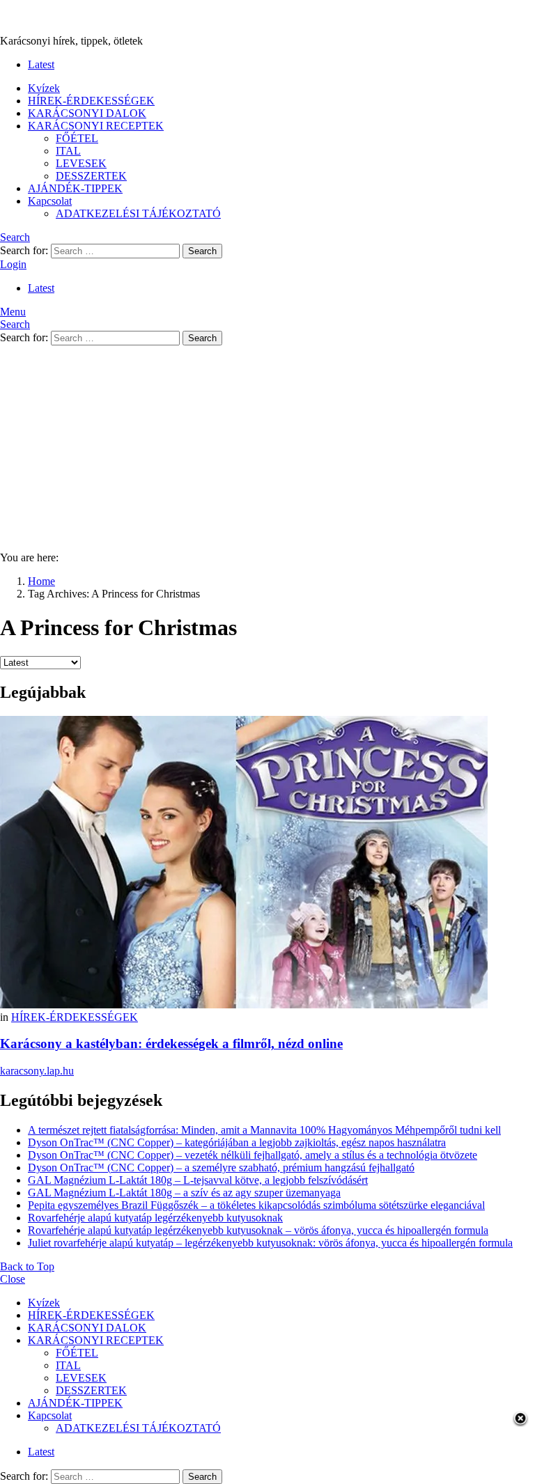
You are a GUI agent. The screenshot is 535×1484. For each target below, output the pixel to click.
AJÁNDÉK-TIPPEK (75, 188)
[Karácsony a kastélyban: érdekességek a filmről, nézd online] (267, 863)
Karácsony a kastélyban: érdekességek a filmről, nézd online (171, 1043)
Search (202, 251)
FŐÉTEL (77, 138)
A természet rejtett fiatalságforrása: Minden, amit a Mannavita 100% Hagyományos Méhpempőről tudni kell (264, 1130)
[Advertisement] (267, 442)
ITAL (68, 151)
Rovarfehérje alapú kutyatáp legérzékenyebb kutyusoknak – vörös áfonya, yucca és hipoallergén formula (258, 1230)
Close (12, 1279)
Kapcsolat (50, 201)
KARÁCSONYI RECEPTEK (96, 126)
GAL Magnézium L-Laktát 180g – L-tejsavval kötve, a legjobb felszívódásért (198, 1180)
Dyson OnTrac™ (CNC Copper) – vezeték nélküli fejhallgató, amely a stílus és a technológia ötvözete (252, 1155)
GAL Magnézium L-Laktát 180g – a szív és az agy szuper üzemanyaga (184, 1192)
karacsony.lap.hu (37, 1071)
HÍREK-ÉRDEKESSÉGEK (91, 101)
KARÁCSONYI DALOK (87, 113)
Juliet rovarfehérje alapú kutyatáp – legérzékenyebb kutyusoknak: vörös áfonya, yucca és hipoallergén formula (270, 1243)
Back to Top (27, 1266)
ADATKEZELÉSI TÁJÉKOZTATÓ (138, 213)
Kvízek (44, 88)
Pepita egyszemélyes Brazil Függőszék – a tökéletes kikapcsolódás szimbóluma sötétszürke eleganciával (256, 1205)
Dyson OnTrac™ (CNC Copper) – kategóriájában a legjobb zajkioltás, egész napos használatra (237, 1142)
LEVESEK (81, 163)
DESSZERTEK (91, 176)
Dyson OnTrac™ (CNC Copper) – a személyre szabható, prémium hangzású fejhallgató (221, 1167)
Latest (41, 64)
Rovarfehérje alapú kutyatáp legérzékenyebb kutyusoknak (155, 1218)
